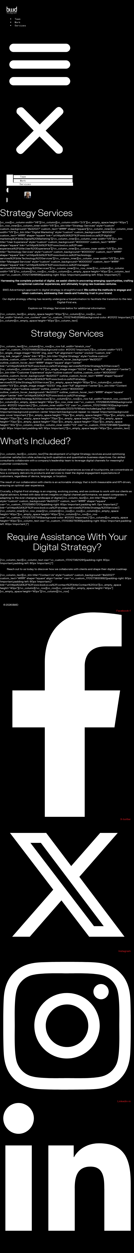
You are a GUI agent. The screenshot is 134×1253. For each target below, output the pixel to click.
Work (17, 22)
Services (20, 25)
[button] (40, 97)
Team (17, 19)
